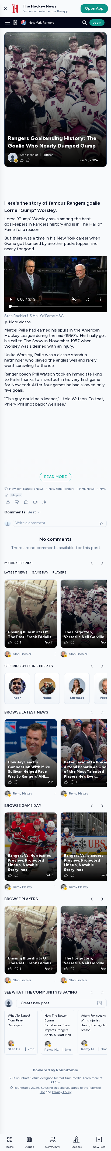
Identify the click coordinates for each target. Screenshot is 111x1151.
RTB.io (55, 1082)
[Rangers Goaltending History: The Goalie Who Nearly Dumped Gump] (55, 99)
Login (97, 22)
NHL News (85, 489)
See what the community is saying (40, 992)
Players (16, 495)
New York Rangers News (26, 489)
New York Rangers (60, 489)
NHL (101, 489)
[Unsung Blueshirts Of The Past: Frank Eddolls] (31, 614)
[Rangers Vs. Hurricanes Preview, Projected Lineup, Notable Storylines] (31, 846)
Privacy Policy (61, 1092)
